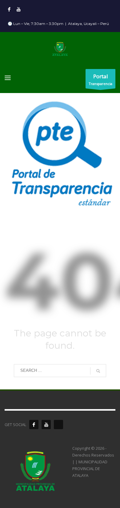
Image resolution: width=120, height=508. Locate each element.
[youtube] (46, 424)
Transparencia (100, 79)
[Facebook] (9, 9)
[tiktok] (58, 424)
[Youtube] (18, 9)
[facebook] (33, 424)
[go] (98, 370)
